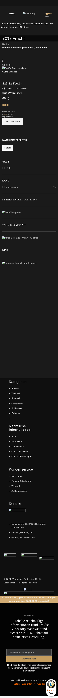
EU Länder (23, 27)
